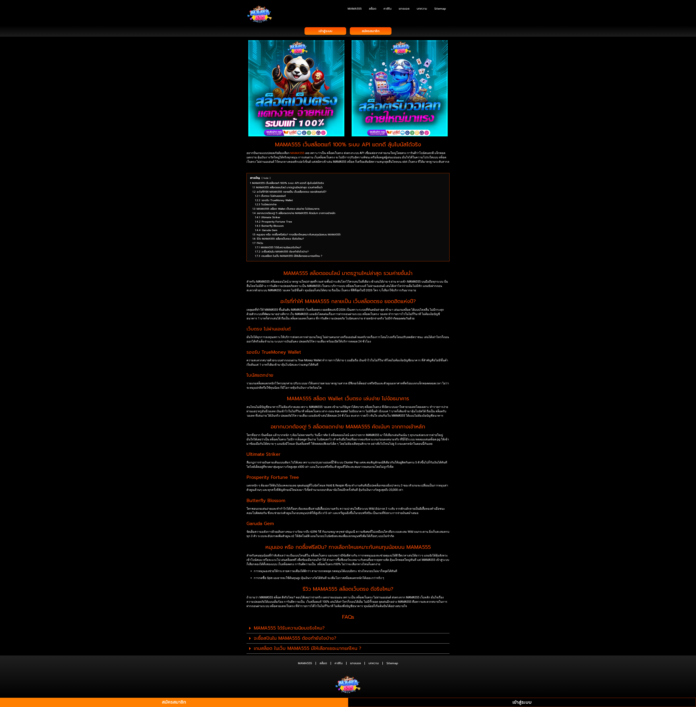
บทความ (422, 9)
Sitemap (440, 9)
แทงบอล (404, 9)
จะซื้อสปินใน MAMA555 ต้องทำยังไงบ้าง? (295, 638)
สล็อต (372, 9)
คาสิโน (388, 9)
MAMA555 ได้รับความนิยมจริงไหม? (289, 628)
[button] (348, 628)
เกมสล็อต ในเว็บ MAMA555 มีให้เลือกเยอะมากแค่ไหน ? (307, 648)
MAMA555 (355, 9)
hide (266, 178)
